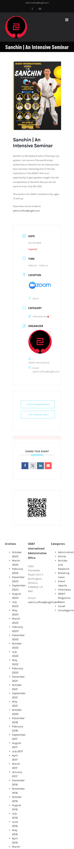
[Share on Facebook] (25, 465)
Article (62, 556)
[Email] (48, 465)
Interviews (64, 589)
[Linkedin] (40, 465)
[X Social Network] (32, 465)
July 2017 (17, 751)
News (61, 602)
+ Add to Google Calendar (38, 404)
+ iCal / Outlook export (38, 414)
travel (61, 606)
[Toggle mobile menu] (67, 20)
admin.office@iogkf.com (37, 3)
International (40, 316)
